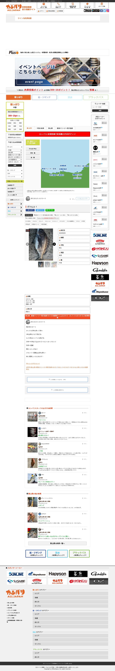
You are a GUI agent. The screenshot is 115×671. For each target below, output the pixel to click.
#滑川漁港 (49, 367)
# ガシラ (41, 221)
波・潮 (33, 157)
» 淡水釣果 (9, 607)
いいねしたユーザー (82, 198)
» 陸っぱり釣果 (10, 602)
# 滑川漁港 (43, 224)
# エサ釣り (28, 221)
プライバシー (61, 663)
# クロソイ (55, 221)
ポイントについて (47, 663)
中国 (20, 126)
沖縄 (20, 129)
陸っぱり (10, 146)
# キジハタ (47, 221)
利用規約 (55, 663)
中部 (9, 126)
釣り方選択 (11, 188)
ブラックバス (11, 176)
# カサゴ (35, 221)
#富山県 (32, 367)
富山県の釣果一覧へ (57, 543)
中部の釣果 (40, 128)
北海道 (9, 123)
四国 (9, 129)
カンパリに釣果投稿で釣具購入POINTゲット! (57, 134)
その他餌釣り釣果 (31, 218)
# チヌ (78, 221)
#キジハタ (29, 363)
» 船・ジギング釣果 (11, 605)
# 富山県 (28, 224)
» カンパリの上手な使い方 (13, 612)
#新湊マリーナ (40, 367)
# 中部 (83, 221)
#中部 (28, 367)
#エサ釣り (77, 367)
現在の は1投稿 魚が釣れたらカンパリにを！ (58, 90)
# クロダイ (62, 221)
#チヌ (72, 367)
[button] (54, 245)
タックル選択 (12, 195)
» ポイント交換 (10, 618)
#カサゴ (55, 367)
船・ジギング (11, 170)
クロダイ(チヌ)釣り (73, 215)
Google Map (32, 148)
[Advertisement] (57, 35)
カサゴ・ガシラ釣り (61, 215)
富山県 (50, 128)
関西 (15, 126)
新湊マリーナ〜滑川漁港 (65, 128)
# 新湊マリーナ (35, 224)
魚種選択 (10, 185)
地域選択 (10, 191)
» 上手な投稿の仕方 (11, 615)
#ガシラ (60, 367)
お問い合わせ (69, 663)
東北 (15, 123)
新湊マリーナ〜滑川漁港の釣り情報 (44, 215)
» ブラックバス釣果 (11, 610)
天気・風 (32, 153)
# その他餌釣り (70, 221)
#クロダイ (66, 367)
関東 (20, 123)
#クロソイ (36, 363)
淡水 (9, 173)
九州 (15, 129)
